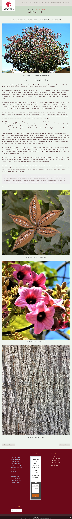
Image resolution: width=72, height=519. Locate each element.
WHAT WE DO (45, 2)
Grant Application (54, 464)
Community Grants (55, 462)
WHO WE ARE (37, 2)
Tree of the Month (40, 9)
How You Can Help (56, 2)
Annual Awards (55, 457)
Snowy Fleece (8, 445)
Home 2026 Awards (27, 2)
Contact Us (66, 2)
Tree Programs (55, 460)
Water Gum (64, 445)
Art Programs (54, 465)
